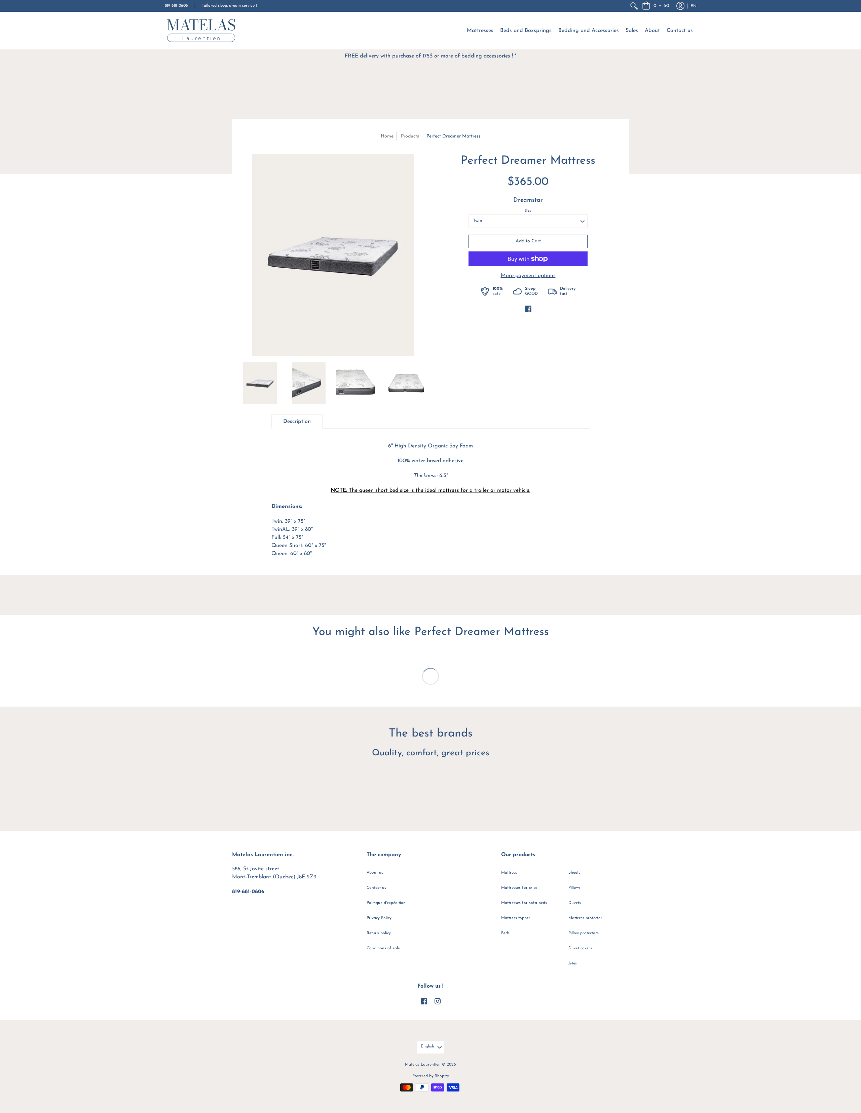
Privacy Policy (379, 918)
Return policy (379, 933)
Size (528, 211)
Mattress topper (515, 918)
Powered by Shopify (430, 1076)
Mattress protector (585, 918)
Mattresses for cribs (519, 888)
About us (375, 873)
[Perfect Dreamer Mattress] (333, 255)
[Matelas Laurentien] (202, 30)
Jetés (572, 963)
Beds (505, 933)
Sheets (574, 873)
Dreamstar (528, 200)
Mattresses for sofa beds (524, 903)
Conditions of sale (383, 948)
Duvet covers (580, 948)
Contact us (376, 888)
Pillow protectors (583, 933)
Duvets (574, 903)
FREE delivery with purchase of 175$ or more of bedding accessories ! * (430, 56)
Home (387, 136)
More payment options (528, 275)
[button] (655, 6)
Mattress (509, 873)
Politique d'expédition (386, 903)
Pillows (574, 888)
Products (410, 136)
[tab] (297, 421)
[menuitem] (634, 6)
